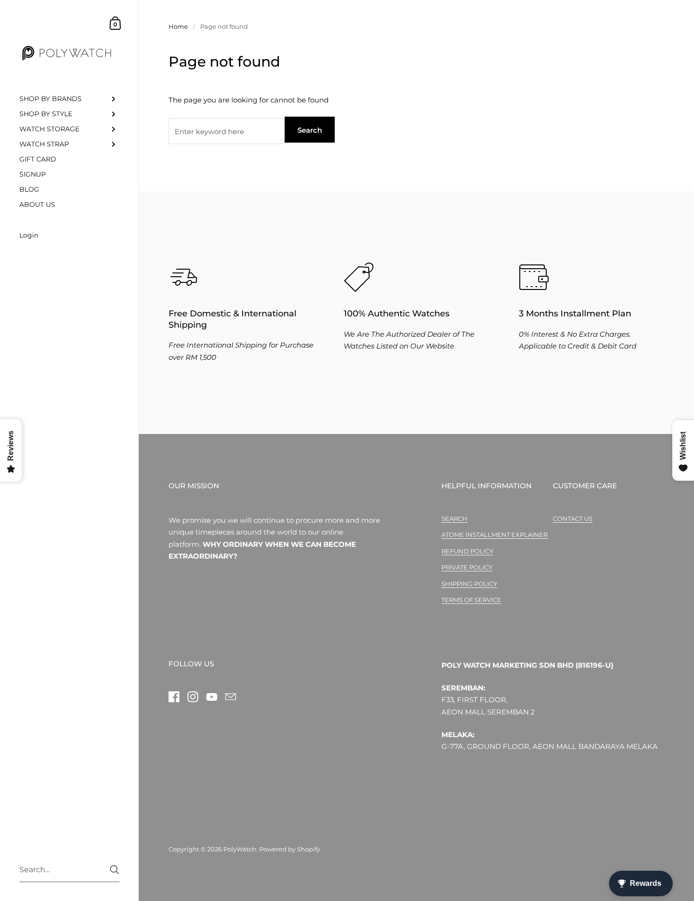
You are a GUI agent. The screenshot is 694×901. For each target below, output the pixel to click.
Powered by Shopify (289, 849)
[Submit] (114, 870)
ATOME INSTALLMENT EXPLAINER (494, 534)
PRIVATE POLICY (466, 567)
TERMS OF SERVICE (471, 600)
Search (309, 130)
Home (178, 26)
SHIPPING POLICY (469, 583)
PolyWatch (239, 849)
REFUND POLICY (467, 551)
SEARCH (454, 518)
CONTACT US (572, 518)
